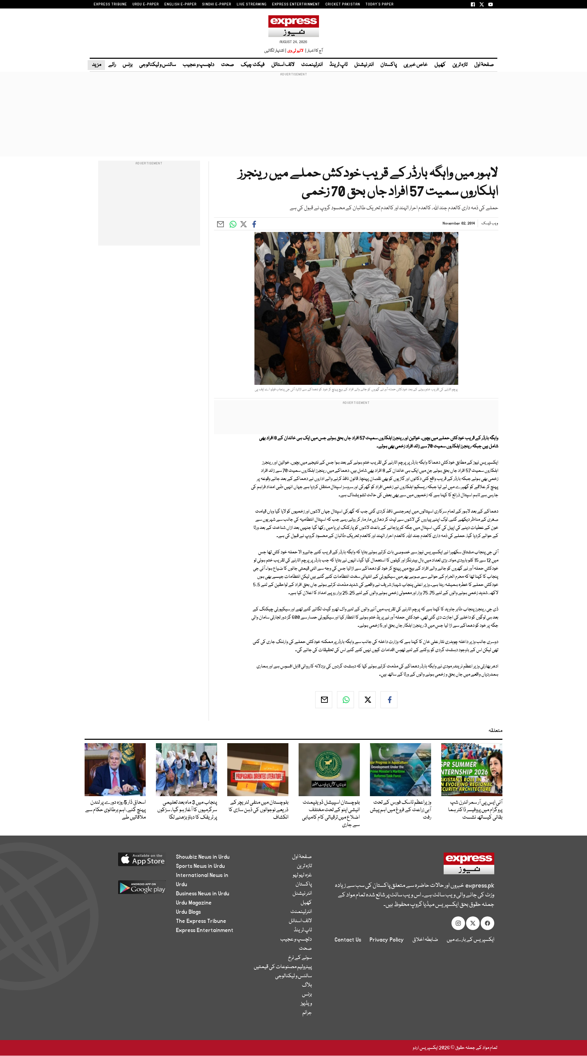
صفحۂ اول (484, 65)
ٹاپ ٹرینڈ (339, 65)
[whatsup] (345, 699)
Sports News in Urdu (200, 866)
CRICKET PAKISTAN (342, 4)
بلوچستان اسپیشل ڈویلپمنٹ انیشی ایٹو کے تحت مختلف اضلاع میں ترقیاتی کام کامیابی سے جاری (331, 814)
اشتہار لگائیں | (275, 51)
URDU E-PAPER (145, 4)
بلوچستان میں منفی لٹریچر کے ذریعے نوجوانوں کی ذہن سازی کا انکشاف (258, 810)
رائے (112, 65)
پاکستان (388, 65)
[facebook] (388, 699)
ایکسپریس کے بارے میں (470, 940)
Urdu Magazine (194, 903)
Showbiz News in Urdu (203, 857)
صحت (227, 65)
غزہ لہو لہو (302, 875)
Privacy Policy (387, 940)
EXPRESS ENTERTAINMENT (296, 4)
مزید (96, 65)
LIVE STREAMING (252, 4)
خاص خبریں (416, 65)
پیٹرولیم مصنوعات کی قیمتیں (283, 967)
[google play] (129, 889)
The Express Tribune (201, 921)
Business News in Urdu (202, 894)
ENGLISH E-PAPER (180, 4)
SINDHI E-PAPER (216, 4)
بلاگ (307, 985)
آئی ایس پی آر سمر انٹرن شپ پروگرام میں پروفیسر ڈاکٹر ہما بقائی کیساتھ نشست (475, 810)
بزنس (127, 65)
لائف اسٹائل (283, 65)
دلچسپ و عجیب (198, 65)
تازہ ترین (459, 65)
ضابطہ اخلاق (425, 940)
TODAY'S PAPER (380, 4)
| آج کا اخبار (313, 51)
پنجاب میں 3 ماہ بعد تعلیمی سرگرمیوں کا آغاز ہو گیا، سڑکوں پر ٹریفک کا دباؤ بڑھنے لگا (187, 810)
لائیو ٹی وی (295, 51)
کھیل (440, 65)
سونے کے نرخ (300, 958)
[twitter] (367, 699)
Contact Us (348, 940)
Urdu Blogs (188, 912)
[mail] (323, 699)
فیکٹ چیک (253, 65)
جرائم (307, 1013)
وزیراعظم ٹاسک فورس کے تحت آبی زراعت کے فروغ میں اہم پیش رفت (400, 810)
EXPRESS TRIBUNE (110, 4)
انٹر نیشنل (364, 65)
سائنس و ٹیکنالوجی (157, 65)
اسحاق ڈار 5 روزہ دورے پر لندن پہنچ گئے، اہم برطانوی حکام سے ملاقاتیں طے (115, 810)
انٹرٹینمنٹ (312, 65)
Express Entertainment (204, 930)
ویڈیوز (306, 1004)
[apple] (129, 862)
